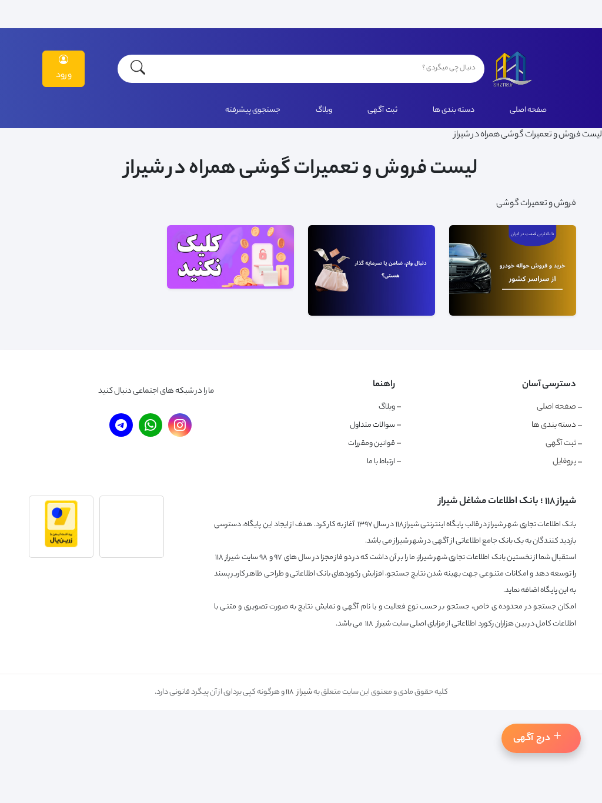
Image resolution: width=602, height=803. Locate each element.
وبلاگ (324, 110)
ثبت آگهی (382, 110)
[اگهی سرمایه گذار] (230, 287)
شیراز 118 (299, 692)
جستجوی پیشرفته (252, 110)
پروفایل (564, 462)
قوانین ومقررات (371, 443)
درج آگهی (531, 739)
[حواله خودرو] (512, 314)
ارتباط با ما (381, 462)
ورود (64, 76)
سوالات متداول (372, 425)
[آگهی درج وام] (371, 314)
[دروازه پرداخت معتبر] (61, 546)
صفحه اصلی (528, 110)
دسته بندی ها (453, 110)
